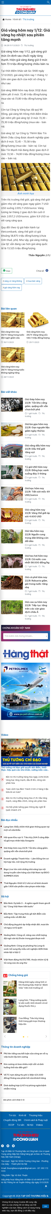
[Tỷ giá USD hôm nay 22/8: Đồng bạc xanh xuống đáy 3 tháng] (12, 473)
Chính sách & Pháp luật (36, 1120)
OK (45, 1206)
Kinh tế (17, 19)
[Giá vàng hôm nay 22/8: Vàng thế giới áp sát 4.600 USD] (12, 516)
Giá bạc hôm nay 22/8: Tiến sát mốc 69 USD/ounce (37, 492)
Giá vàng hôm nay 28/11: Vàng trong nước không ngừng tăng (12, 369)
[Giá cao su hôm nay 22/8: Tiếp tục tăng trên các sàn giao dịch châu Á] (12, 610)
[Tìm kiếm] (48, 2)
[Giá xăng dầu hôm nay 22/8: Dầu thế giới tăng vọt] (12, 452)
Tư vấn (20, 1124)
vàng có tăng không (13, 281)
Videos (39, 1124)
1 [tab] (23, 1037)
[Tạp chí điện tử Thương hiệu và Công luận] (25, 1136)
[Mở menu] (2, 2)
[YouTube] (8, 1145)
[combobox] (25, 636)
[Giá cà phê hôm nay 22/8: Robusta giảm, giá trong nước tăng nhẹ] (12, 586)
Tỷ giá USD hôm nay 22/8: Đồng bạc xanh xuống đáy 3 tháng (37, 470)
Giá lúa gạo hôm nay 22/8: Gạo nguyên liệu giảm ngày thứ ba (37, 427)
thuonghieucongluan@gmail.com (21, 1168)
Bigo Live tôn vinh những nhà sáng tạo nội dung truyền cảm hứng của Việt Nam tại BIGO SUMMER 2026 (26, 872)
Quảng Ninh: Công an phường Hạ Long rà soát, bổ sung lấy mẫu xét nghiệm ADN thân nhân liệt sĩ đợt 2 (26, 949)
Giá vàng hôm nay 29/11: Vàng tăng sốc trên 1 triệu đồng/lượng (38, 335)
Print (8, 271)
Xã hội (5, 896)
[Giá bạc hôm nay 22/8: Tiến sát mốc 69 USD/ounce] (12, 495)
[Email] (13, 1145)
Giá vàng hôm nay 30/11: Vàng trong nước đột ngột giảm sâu (12, 335)
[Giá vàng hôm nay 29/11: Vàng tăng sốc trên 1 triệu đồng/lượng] (38, 319)
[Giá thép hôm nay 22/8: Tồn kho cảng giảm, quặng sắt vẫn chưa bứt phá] (12, 408)
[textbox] (25, 636)
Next (46, 1036)
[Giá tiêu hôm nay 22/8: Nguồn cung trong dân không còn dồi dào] (12, 539)
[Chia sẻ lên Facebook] (47, 271)
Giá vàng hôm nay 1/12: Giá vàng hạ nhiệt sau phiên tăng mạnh (25, 35)
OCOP (11, 1124)
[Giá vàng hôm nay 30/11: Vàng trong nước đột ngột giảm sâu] (13, 319)
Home (8, 19)
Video (4, 734)
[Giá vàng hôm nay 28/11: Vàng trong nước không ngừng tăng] (13, 354)
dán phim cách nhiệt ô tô (13, 1100)
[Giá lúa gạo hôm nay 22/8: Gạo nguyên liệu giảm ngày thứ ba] (12, 431)
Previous (5, 1036)
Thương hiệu (35, 1115)
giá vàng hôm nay (12, 287)
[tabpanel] (25, 1008)
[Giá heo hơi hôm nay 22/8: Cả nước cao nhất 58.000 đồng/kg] (12, 562)
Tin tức (12, 1115)
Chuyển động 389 (12, 1120)
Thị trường (28, 19)
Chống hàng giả (18, 975)
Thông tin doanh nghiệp (15, 1046)
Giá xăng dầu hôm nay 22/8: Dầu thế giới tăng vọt (37, 449)
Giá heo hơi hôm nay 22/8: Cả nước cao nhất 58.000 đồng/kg (37, 559)
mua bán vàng (34, 281)
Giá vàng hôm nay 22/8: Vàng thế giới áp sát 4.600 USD (37, 513)
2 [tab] (27, 1037)
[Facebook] (2, 1145)
